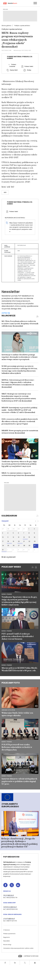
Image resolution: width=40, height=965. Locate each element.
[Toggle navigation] (35, 3)
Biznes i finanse (7, 742)
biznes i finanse (7, 594)
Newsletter (6, 941)
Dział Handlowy (9, 903)
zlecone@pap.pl (8, 895)
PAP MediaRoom (11, 856)
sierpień (5, 521)
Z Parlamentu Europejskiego (10, 805)
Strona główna (6, 25)
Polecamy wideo (11, 566)
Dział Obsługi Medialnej (12, 914)
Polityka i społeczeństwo (22, 25)
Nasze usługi (7, 944)
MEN (5, 192)
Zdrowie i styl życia (8, 710)
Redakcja (7, 891)
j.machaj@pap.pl (9, 918)
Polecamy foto (11, 682)
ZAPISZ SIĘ (6, 313)
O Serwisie (6, 930)
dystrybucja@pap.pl (10, 907)
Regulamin (6, 937)
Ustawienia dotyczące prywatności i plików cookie (18, 948)
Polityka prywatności (9, 933)
